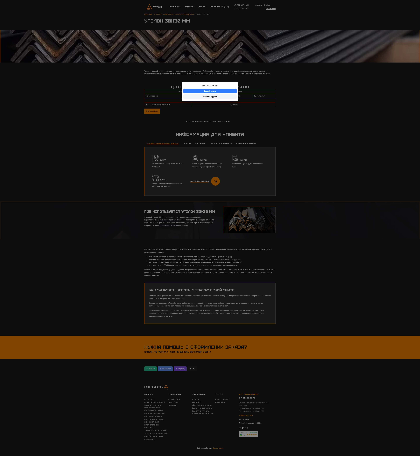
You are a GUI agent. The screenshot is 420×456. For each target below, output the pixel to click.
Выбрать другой (210, 97)
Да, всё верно (210, 91)
